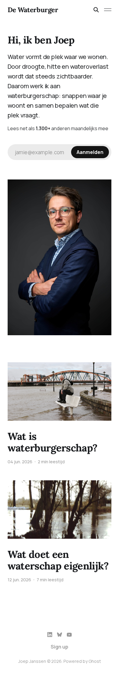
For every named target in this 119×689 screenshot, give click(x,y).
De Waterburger (33, 9)
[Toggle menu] (107, 9)
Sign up (59, 646)
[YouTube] (69, 634)
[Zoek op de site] (96, 9)
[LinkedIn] (49, 634)
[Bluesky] (59, 634)
